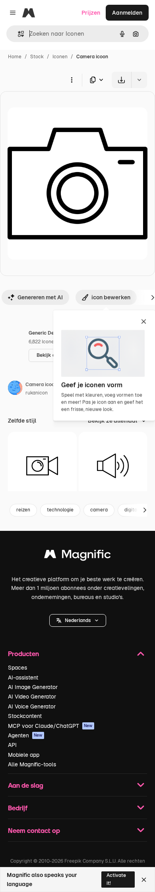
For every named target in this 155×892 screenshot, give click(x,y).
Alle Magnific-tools (32, 764)
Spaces (17, 667)
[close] (143, 322)
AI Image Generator (33, 687)
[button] (77, 620)
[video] (42, 466)
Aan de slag (25, 785)
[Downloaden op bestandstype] (97, 80)
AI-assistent (23, 677)
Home (14, 57)
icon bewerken (110, 297)
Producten (23, 653)
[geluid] (113, 466)
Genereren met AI (40, 297)
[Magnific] (77, 556)
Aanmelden (127, 12)
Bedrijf (17, 808)
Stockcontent (25, 716)
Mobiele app (23, 754)
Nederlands (78, 620)
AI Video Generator (32, 696)
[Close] (144, 879)
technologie (60, 510)
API (12, 744)
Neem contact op (34, 830)
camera (99, 510)
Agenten (25, 735)
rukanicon (36, 393)
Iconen (60, 57)
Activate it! (116, 879)
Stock (37, 57)
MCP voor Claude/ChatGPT (50, 725)
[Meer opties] (71, 80)
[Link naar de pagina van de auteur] (15, 389)
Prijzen (90, 12)
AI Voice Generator (32, 706)
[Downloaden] (121, 80)
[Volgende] (145, 510)
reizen (23, 510)
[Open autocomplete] (18, 34)
